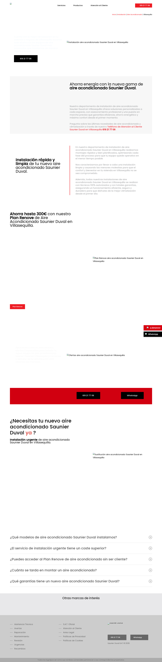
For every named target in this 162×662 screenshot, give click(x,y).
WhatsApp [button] (132, 395)
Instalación (121, 14)
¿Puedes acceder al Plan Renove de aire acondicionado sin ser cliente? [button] (68, 559)
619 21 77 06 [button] (25, 58)
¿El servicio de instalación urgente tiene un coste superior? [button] (58, 548)
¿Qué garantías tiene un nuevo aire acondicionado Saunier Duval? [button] (65, 581)
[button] (21, 624)
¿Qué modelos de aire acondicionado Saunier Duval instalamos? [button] (63, 537)
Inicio (114, 14)
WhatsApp (153, 334)
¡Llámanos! (155, 328)
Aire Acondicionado (134, 14)
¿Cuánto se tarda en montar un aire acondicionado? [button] (53, 570)
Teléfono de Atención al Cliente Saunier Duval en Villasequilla (106, 128)
